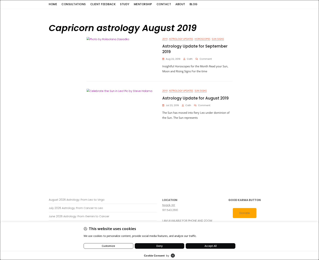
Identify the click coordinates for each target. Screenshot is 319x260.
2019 (164, 38)
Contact (164, 4)
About (180, 4)
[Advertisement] (160, 148)
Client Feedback (103, 4)
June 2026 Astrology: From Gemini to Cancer (79, 216)
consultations (73, 4)
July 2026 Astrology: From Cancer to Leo (76, 208)
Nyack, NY (168, 205)
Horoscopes (202, 38)
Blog (194, 4)
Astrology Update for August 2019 (195, 98)
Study (124, 4)
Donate (244, 213)
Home (53, 4)
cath (190, 59)
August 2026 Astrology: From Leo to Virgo (76, 200)
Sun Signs (218, 38)
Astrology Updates (181, 38)
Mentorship (143, 4)
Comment (206, 59)
